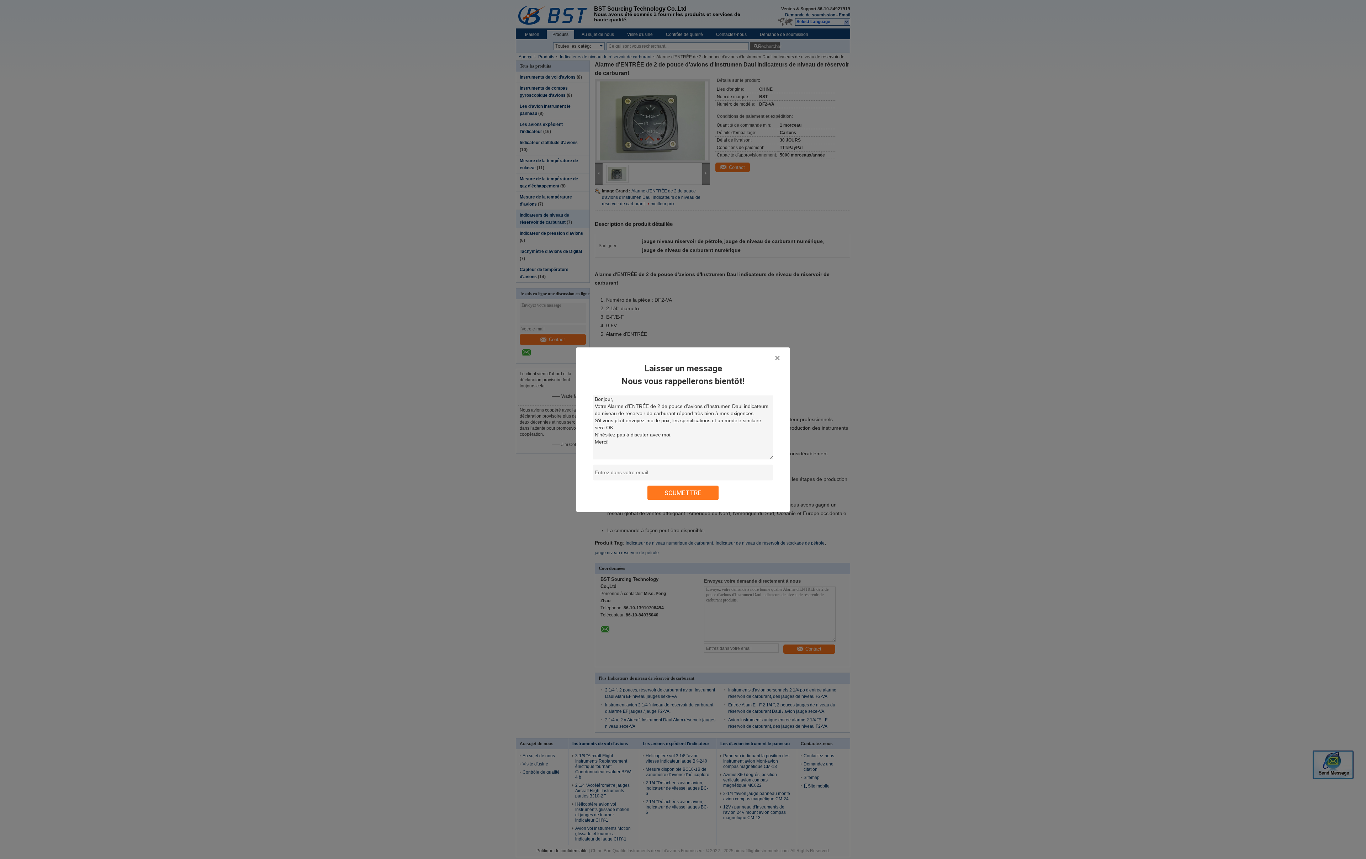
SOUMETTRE (683, 492)
